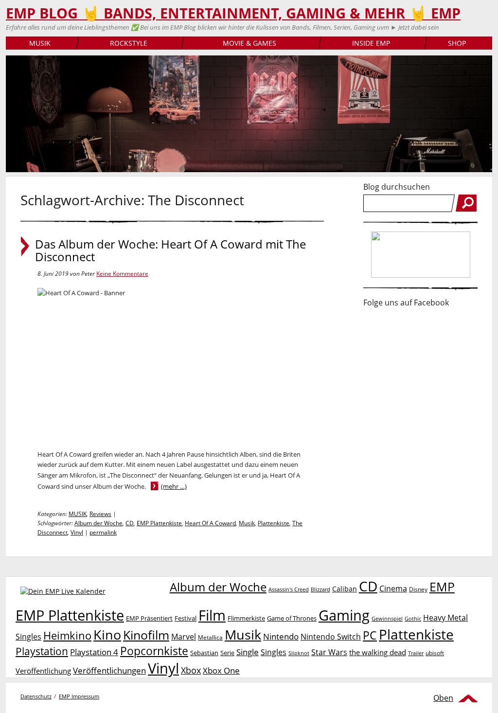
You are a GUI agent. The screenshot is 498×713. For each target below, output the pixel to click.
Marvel (183, 636)
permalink (103, 532)
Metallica (210, 637)
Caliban (344, 588)
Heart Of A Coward (210, 523)
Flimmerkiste (246, 618)
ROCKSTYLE (128, 43)
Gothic (413, 618)
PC (370, 635)
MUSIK (40, 43)
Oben (443, 698)
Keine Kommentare (122, 273)
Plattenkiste (273, 523)
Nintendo (281, 636)
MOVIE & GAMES (249, 43)
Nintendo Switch (331, 636)
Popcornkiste (154, 651)
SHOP (457, 43)
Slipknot (298, 653)
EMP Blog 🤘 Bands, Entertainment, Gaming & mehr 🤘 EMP (233, 13)
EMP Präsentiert (149, 618)
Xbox (191, 670)
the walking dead (377, 652)
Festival (185, 618)
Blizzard (320, 589)
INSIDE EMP (371, 43)
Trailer (416, 653)
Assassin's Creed (288, 589)
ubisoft (435, 653)
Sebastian (204, 652)
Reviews (100, 514)
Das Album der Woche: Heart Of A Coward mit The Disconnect (170, 250)
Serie (227, 652)
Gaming (344, 615)
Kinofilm (146, 634)
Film (212, 615)
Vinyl (77, 532)
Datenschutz (36, 696)
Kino (107, 634)
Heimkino (67, 635)
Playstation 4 (94, 652)
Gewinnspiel (387, 618)
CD (129, 523)
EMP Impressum (79, 696)
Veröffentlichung (43, 671)
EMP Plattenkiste (159, 523)
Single (247, 652)
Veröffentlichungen (109, 670)
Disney (418, 589)
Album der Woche (98, 523)
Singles (273, 652)
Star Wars (329, 652)
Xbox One (221, 670)
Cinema (393, 588)
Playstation (42, 651)
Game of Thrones (292, 618)
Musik (247, 523)
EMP (442, 586)
